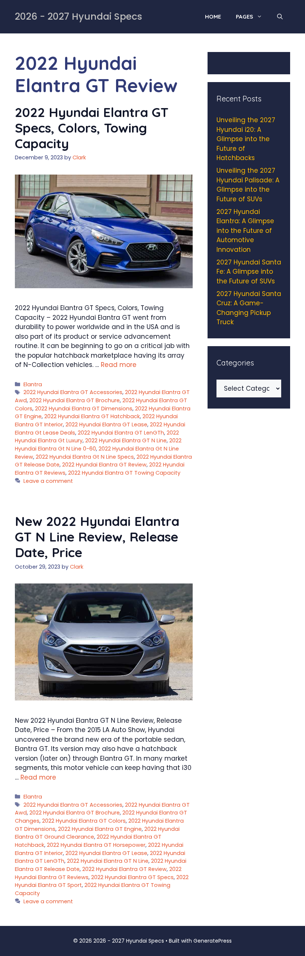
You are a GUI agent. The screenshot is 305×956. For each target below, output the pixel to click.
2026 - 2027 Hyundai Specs (78, 16)
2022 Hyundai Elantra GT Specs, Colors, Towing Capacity (91, 128)
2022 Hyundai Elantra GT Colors (84, 821)
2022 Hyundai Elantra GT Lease (106, 424)
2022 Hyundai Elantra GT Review (104, 464)
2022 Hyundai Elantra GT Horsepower (96, 845)
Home (213, 16)
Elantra (32, 384)
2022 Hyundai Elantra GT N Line (126, 440)
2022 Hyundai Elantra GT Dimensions (83, 408)
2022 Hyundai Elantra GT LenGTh (121, 432)
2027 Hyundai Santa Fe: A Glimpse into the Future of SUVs (248, 272)
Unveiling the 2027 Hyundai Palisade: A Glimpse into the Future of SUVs (247, 185)
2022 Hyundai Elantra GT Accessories (72, 392)
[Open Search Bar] (280, 16)
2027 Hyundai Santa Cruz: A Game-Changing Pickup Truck (248, 308)
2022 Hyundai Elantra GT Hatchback (92, 416)
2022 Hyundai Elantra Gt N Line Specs (85, 457)
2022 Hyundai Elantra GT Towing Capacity (124, 473)
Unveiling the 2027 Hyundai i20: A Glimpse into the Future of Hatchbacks (245, 139)
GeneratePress (212, 940)
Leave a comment (48, 481)
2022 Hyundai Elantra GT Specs (132, 877)
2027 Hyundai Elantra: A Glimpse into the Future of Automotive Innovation (245, 230)
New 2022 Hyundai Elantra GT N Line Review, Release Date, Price (97, 536)
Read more (119, 364)
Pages (244, 16)
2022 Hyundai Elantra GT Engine (100, 829)
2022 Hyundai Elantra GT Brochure (74, 400)
